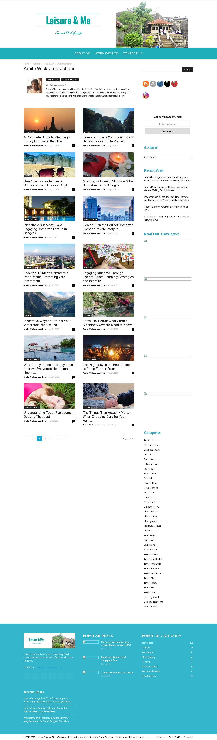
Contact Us (133, 53)
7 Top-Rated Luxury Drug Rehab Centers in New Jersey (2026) (167, 218)
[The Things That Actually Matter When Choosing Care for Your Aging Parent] (108, 396)
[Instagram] (35, 676)
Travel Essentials (152, 563)
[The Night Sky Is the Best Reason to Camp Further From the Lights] (108, 348)
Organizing (149, 501)
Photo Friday (150, 516)
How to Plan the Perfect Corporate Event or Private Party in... (108, 227)
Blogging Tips (151, 444)
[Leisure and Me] (108, 24)
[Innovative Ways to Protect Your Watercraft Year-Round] (49, 304)
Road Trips (149, 535)
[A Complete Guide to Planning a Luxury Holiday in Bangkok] (49, 120)
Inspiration (149, 492)
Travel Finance (151, 568)
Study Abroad (151, 549)
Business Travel (31, 220)
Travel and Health (32, 359)
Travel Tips (29, 132)
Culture (147, 454)
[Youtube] (70, 676)
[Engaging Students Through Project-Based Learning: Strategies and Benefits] (108, 256)
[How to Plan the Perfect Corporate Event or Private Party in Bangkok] (108, 208)
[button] (189, 53)
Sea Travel (29, 315)
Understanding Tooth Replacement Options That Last (49, 415)
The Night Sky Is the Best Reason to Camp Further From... (107, 367)
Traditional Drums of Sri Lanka (117, 672)
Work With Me (106, 53)
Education (88, 267)
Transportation (151, 554)
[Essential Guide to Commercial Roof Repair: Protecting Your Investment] (49, 256)
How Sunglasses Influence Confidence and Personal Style (46, 183)
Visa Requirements (153, 601)
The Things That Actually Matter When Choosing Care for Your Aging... (107, 416)
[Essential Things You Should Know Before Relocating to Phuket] (108, 120)
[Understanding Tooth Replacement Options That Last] (49, 396)
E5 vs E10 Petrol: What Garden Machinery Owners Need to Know (107, 323)
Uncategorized (151, 597)
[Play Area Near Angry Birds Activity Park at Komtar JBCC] (91, 646)
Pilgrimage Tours (152, 525)
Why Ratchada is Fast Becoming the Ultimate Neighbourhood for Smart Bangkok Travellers (166, 198)
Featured (148, 468)
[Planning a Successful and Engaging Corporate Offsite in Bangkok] (49, 208)
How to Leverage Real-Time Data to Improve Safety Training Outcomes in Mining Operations (167, 179)
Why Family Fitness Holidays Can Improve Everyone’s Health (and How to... (48, 369)
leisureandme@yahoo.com (49, 667)
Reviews (148, 530)
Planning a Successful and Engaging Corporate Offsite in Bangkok (45, 229)
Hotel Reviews (151, 487)
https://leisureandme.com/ (56, 85)
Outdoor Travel (90, 359)
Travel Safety (150, 582)
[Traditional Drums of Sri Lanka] (91, 676)
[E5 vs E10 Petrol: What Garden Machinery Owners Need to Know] (108, 304)
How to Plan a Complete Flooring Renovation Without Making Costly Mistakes (166, 189)
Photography (150, 521)
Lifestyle (87, 132)
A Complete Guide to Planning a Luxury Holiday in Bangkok (47, 139)
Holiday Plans (151, 482)
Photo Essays (151, 511)
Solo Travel (149, 544)
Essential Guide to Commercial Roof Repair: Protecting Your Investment (46, 277)
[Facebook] (27, 676)
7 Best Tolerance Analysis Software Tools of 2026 (166, 208)
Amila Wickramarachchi (35, 145)
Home (26, 63)
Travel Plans (150, 578)
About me (82, 53)
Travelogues (150, 592)
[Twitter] (44, 676)
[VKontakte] (61, 676)
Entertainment (151, 463)
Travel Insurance (152, 573)
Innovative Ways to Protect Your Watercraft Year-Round (47, 323)
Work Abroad (150, 606)
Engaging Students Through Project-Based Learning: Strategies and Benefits (108, 277)
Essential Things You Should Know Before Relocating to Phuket (108, 139)
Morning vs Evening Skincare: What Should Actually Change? (108, 183)
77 (59, 438)
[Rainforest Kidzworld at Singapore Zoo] (91, 661)
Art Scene (149, 440)
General (148, 478)
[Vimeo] (52, 676)
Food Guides (150, 473)
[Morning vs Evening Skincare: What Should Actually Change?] (108, 164)
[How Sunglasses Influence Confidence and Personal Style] (49, 164)
